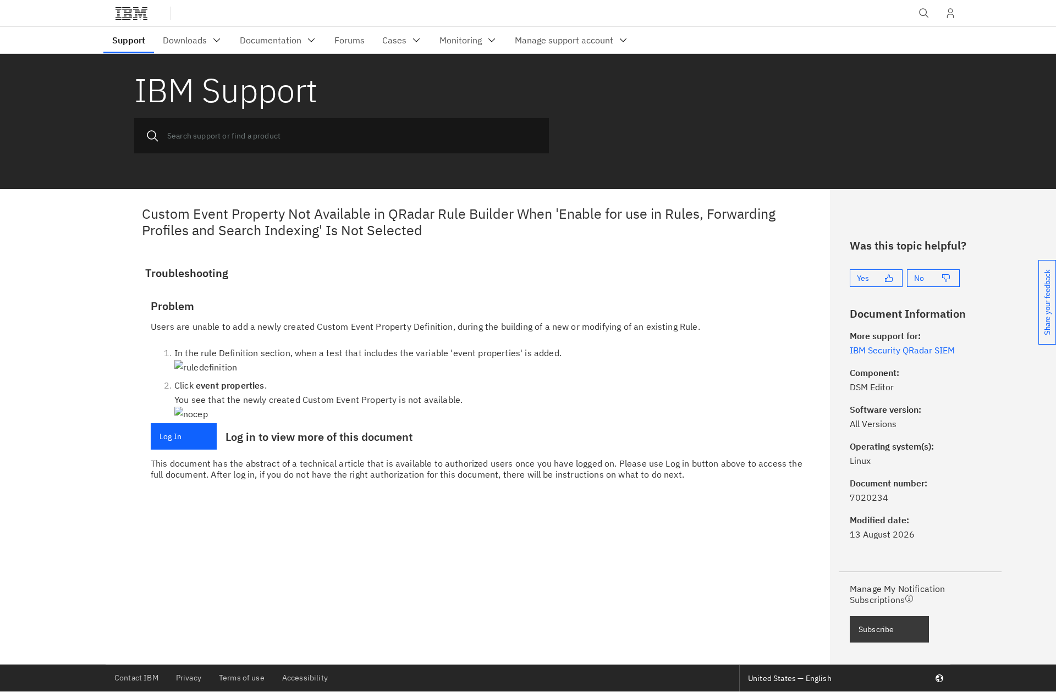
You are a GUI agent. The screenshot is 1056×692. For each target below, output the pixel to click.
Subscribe (876, 629)
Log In (171, 436)
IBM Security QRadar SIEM (902, 350)
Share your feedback (1047, 302)
